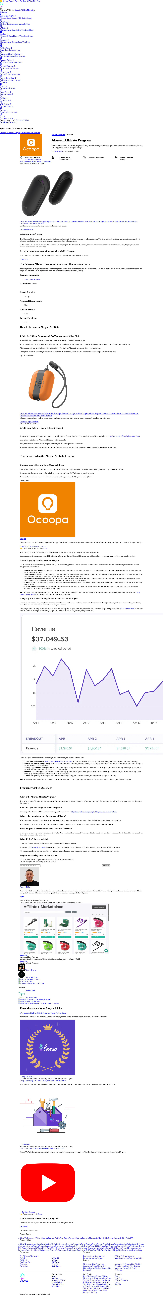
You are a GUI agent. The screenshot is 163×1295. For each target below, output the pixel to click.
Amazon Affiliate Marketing (38, 1238)
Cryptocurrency (60, 1246)
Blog (1, 44)
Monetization (93, 1238)
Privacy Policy (57, 1282)
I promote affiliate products (30, 133)
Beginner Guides (54, 1238)
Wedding (114, 1250)
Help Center (119, 1278)
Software (59, 1250)
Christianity (22, 1246)
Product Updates (114, 1238)
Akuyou (23, 539)
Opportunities (106, 1268)
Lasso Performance (127, 609)
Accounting (35, 1244)
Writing (139, 1250)
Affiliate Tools (23, 1238)
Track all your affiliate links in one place (58, 761)
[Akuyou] (47, 537)
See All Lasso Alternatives (29, 1256)
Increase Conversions (90, 1256)
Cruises (52, 1246)
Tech (87, 1250)
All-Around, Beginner (32, 279)
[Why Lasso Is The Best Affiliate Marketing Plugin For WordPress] (47, 1075)
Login (117, 1282)
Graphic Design (138, 1246)
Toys (91, 1250)
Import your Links (121, 1268)
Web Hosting (106, 1250)
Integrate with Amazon (123, 1264)
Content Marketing (75, 1238)
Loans (90, 1248)
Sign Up (118, 1284)
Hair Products (23, 1248)
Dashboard (87, 1270)
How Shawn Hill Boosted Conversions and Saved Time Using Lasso (96, 1282)
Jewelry (75, 1248)
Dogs (67, 1246)
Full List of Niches (22, 120)
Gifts (131, 1246)
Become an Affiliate (59, 1280)
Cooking (36, 1246)
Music (113, 1248)
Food (107, 1246)
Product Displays (95, 1268)
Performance (119, 1270)
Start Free (23, 161)
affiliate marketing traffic (37, 847)
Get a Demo (4, 122)
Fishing (97, 1246)
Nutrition (118, 1248)
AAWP (22, 1258)
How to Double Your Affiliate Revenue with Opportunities (97, 1285)
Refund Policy (57, 1286)
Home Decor (46, 1248)
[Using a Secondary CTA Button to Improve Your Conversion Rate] (47, 1142)
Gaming (119, 1246)
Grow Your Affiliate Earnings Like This (95, 1291)
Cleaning (29, 1246)
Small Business (50, 1250)
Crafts (47, 1246)
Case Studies (64, 1238)
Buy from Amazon (28, 1212)
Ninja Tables (56, 1266)
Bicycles (100, 1244)
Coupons (42, 1246)
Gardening (126, 1246)
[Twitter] (23, 897)
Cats (133, 1244)
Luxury (95, 1248)
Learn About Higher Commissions (39, 161)
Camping (123, 1244)
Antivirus (60, 1244)
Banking (89, 1244)
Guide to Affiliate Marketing (24, 10)
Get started (13, 122)
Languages (84, 1248)
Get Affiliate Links (26, 229)
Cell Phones (139, 1244)
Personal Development (130, 1248)
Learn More (24, 259)
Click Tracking (135, 1266)
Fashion (87, 1246)
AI (44, 1244)
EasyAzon (23, 1264)
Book (105, 1244)
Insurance (68, 1248)
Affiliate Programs (121, 1280)
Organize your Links (122, 1266)
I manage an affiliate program (10, 133)
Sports (74, 1250)
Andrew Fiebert (58, 151)
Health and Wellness (35, 1248)
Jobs (79, 1248)
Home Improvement (58, 1248)
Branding (55, 1278)
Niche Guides (103, 1238)
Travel (95, 1250)
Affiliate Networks (24, 1244)
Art (71, 1244)
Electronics (80, 1246)
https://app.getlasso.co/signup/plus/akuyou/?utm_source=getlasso (94, 812)
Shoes (36, 1250)
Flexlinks (55, 1264)
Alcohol (54, 1244)
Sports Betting (67, 1250)
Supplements (81, 1250)
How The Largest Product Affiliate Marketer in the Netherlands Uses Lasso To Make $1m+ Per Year (97, 1278)
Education (85, 1238)
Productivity (30, 1250)
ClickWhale (56, 1262)
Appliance (66, 1244)
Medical (101, 1248)
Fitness (102, 1246)
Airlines (48, 1244)
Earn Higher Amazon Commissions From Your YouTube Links (42, 1148)
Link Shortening (98, 1264)
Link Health (132, 1268)
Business (117, 1244)
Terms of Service (57, 1284)
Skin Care (41, 1250)
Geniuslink (24, 1266)
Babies (83, 1244)
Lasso (45, 548)
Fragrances (113, 1246)
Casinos (129, 1244)
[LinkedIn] (21, 897)
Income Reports (97, 1258)
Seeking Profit (125, 1238)
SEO (131, 1238)
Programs (3, 82)
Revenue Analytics (135, 1258)
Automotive (77, 1244)
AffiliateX (23, 1260)
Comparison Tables (90, 1266)
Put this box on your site (37, 546)
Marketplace (87, 1264)
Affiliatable (55, 1258)
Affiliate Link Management (124, 1256)
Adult (42, 1244)
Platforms (3, 12)
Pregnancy (22, 1250)
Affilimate (55, 1260)
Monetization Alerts (122, 1258)
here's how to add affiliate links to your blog (123, 436)
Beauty (94, 1244)
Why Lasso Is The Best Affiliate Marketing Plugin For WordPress (43, 1013)
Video (99, 1250)
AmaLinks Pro (25, 1262)
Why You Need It (28, 1077)
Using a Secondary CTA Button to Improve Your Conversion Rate (43, 1081)
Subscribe (106, 865)
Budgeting (110, 1244)
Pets (139, 1248)
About (54, 1276)
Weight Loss (121, 1250)
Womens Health (131, 1250)
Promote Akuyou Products (29, 422)
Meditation (107, 1248)
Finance (92, 1246)
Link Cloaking (136, 1264)
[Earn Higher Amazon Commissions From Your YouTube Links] (47, 1210)
